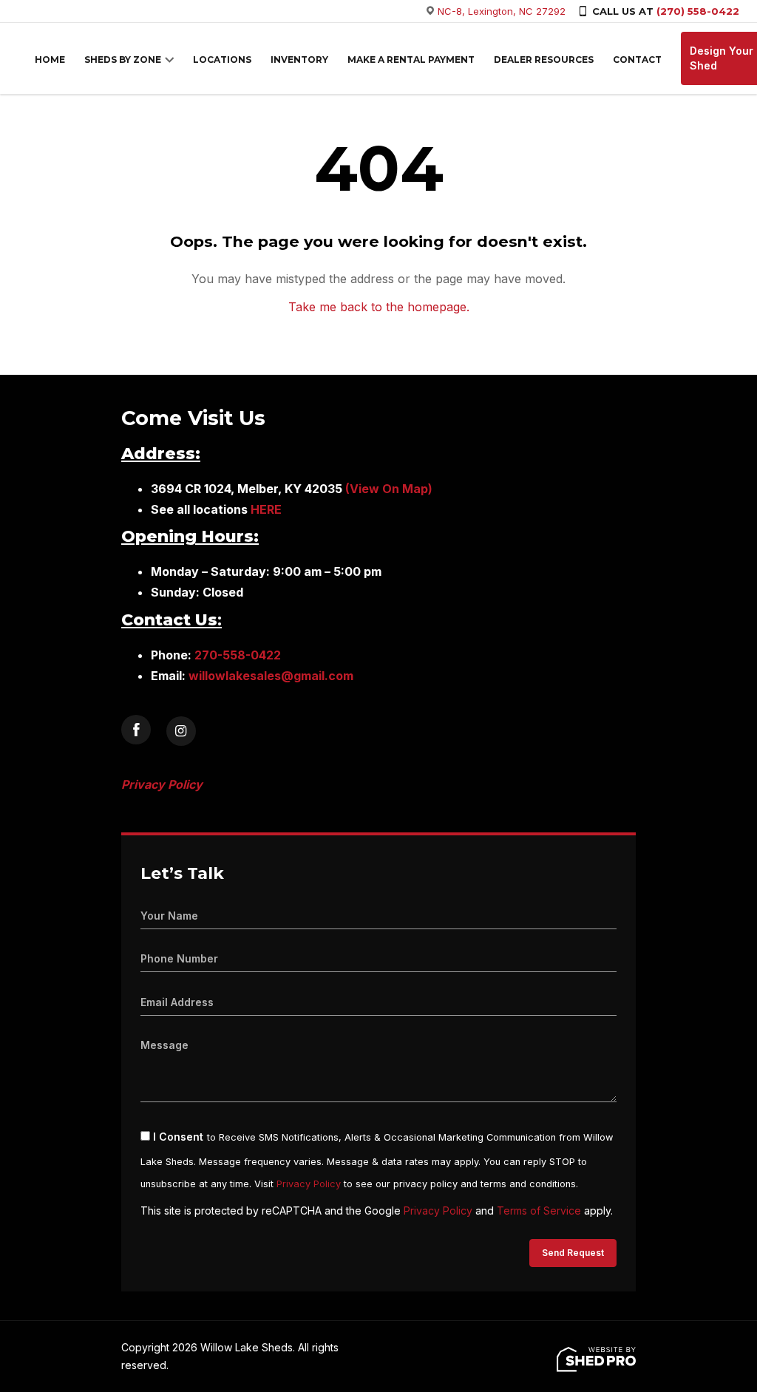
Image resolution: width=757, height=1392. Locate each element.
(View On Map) (388, 488)
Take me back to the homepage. (378, 306)
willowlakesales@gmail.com (271, 675)
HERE (266, 509)
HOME (50, 59)
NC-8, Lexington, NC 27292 (502, 11)
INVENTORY (299, 59)
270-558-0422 (237, 655)
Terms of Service (539, 1210)
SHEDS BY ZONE (122, 59)
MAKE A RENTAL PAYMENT (411, 59)
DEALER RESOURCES (544, 59)
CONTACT (637, 59)
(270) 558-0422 (697, 11)
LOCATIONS (222, 59)
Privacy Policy (308, 1183)
